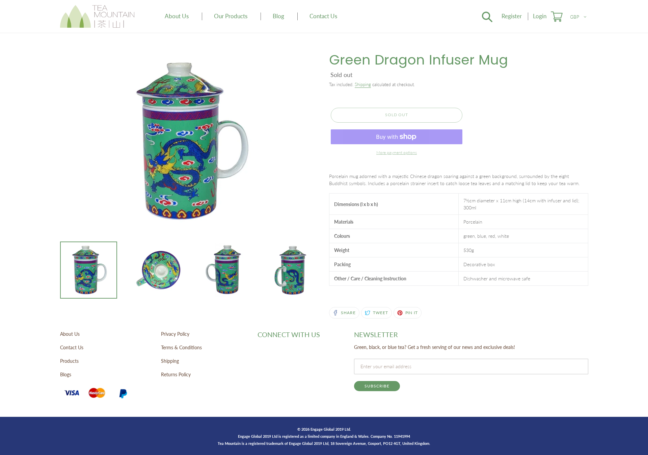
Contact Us (71, 347)
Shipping (363, 84)
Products (69, 361)
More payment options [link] (396, 152)
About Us (70, 334)
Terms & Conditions (181, 347)
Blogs (65, 374)
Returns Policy (176, 374)
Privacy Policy (175, 334)
